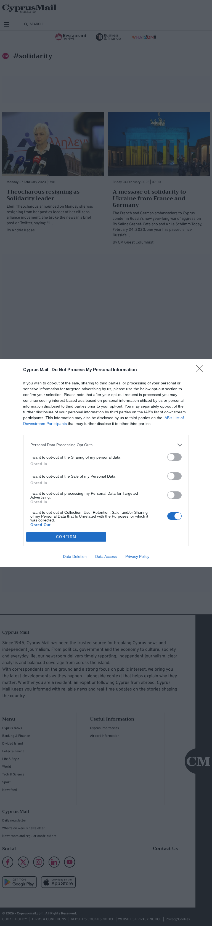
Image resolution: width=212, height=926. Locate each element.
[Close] (201, 370)
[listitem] (106, 445)
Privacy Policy (137, 556)
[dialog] (106, 463)
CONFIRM (66, 537)
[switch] (174, 457)
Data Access (106, 556)
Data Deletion (75, 556)
